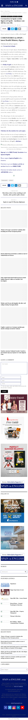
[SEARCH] (25, 571)
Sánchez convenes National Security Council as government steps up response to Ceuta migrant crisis (13, 352)
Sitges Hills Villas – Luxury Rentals (18, 598)
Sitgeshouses (13, 583)
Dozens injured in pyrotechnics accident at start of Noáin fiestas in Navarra (12, 642)
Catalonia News (9, 16)
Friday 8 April (7, 65)
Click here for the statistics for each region (13, 131)
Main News (20, 16)
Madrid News (15, 16)
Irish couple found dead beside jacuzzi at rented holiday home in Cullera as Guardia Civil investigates (13, 279)
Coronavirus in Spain (9, 46)
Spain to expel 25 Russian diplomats (14, 202)
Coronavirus (4, 180)
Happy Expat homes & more (17, 590)
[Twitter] (10, 707)
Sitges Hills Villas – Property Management (17, 612)
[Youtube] (22, 707)
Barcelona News (3, 16)
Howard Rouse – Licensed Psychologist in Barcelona (16, 604)
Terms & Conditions (18, 686)
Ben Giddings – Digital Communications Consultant (17, 622)
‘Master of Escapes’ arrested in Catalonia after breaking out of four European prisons (12, 637)
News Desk (4, 25)
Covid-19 (11, 180)
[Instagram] (14, 707)
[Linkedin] (18, 707)
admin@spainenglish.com (16, 703)
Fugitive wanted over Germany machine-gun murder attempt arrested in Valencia (13, 657)
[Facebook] (5, 707)
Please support (5, 158)
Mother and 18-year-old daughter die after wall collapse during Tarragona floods (14, 652)
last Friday (9, 74)
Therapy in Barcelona (15, 616)
